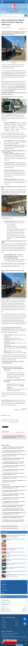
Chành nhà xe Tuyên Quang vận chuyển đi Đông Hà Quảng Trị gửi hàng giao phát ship (13, 505)
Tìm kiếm (17, 624)
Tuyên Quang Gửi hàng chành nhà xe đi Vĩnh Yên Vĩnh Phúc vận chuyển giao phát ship (13, 462)
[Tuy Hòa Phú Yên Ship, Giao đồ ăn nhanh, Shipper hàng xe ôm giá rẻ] (14, 6)
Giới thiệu (4, 620)
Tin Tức (16, 620)
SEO (3, 592)
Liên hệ (16, 622)
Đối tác (3, 587)
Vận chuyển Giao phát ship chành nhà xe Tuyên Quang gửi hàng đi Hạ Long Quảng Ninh (12, 509)
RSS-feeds (4, 627)
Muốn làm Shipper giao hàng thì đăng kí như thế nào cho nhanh (16, 568)
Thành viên (4, 622)
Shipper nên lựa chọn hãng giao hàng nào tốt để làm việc (16, 559)
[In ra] (23, 28)
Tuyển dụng (4, 590)
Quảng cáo (4, 624)
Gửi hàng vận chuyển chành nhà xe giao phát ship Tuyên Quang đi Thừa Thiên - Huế (13, 447)
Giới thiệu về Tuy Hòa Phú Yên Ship (9, 526)
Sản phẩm (4, 584)
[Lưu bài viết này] (25, 28)
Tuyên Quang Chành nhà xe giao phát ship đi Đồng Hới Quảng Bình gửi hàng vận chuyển (13, 520)
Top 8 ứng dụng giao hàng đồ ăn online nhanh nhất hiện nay (15, 549)
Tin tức (3, 581)
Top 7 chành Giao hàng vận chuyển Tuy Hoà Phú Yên (16, 572)
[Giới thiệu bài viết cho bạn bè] (20, 28)
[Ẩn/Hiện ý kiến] (12, 432)
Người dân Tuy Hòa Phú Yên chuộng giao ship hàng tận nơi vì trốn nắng (16, 575)
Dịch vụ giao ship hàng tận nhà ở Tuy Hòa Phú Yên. (16, 539)
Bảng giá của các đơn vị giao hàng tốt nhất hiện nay (16, 552)
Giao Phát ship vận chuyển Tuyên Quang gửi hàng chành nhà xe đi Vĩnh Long (13, 459)
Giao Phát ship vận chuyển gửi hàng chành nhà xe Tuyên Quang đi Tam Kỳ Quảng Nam (13, 517)
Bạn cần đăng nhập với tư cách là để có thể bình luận (13, 437)
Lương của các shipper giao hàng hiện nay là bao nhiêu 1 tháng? (16, 563)
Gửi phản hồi (20, 644)
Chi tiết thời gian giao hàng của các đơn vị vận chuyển (16, 556)
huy (26, 408)
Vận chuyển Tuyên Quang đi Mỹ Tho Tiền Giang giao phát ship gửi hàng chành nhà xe (13, 451)
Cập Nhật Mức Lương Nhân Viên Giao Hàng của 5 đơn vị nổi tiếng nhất (16, 536)
